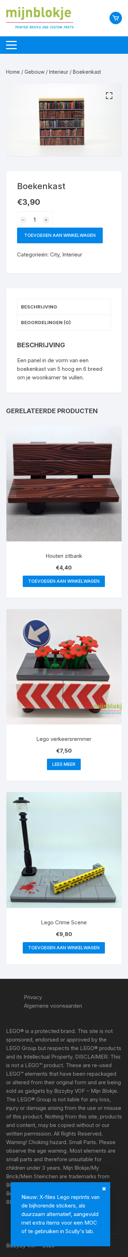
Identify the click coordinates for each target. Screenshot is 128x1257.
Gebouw (34, 72)
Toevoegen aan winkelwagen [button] (64, 581)
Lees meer (63, 764)
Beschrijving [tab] (39, 307)
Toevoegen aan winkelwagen (60, 235)
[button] (109, 95)
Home (13, 72)
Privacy (33, 997)
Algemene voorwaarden (53, 1005)
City (54, 254)
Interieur (58, 72)
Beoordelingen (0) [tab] (46, 322)
